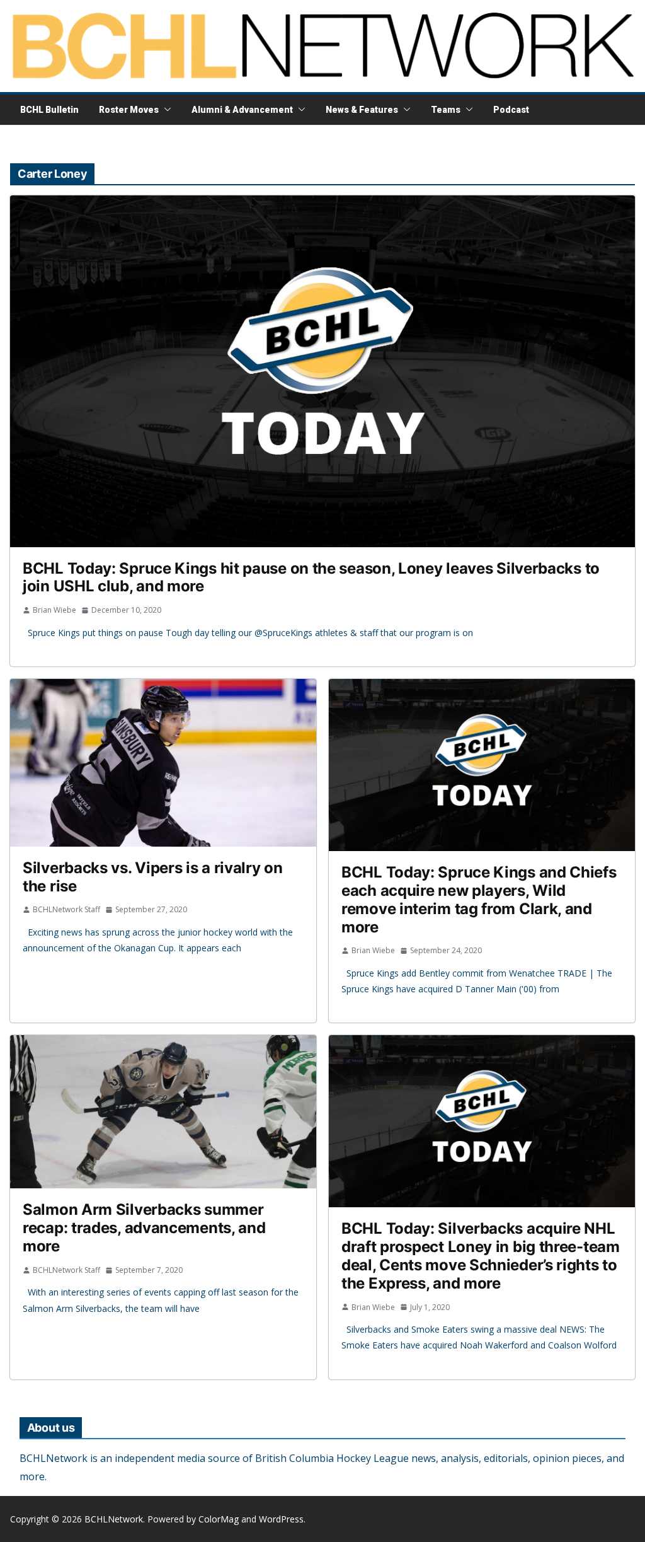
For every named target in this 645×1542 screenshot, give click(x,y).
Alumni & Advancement (242, 110)
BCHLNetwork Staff (66, 909)
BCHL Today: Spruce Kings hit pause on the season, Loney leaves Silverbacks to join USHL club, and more (311, 577)
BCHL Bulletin (49, 110)
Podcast (511, 110)
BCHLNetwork (113, 1519)
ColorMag (218, 1519)
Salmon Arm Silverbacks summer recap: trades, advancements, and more (144, 1227)
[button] (165, 110)
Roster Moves (129, 110)
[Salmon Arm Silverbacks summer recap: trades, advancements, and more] (163, 1111)
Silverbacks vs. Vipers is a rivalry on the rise (153, 877)
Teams (445, 110)
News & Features (362, 110)
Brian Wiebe (54, 610)
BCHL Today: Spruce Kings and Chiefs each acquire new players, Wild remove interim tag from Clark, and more (479, 899)
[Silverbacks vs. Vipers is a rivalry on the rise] (163, 763)
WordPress (281, 1519)
